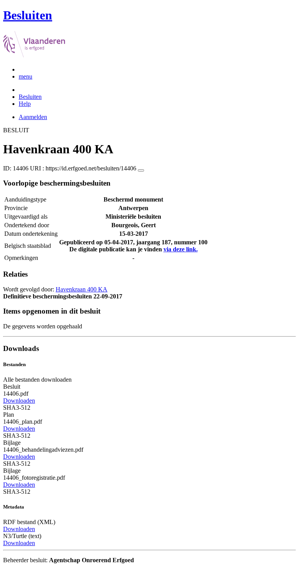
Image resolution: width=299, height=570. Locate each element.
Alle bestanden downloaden (37, 379)
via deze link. (181, 249)
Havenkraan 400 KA (81, 289)
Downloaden (19, 400)
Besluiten (30, 96)
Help (25, 103)
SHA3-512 (16, 407)
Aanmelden (33, 117)
